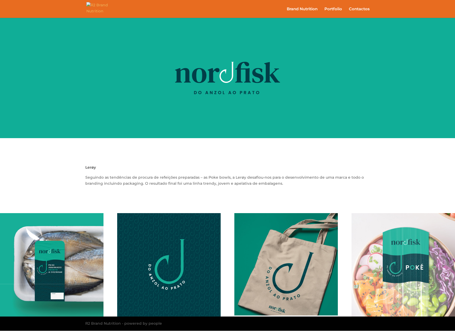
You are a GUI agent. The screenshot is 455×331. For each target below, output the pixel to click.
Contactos (359, 9)
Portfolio (333, 9)
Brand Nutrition (302, 9)
